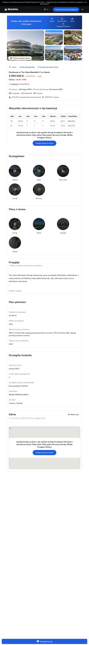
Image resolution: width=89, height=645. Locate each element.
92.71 (63, 121)
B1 (11, 121)
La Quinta (14, 84)
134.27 (52, 121)
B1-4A (20, 121)
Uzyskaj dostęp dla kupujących (66, 9)
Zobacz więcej (15, 291)
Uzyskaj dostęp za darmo (44, 143)
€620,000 (71, 121)
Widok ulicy (75, 414)
